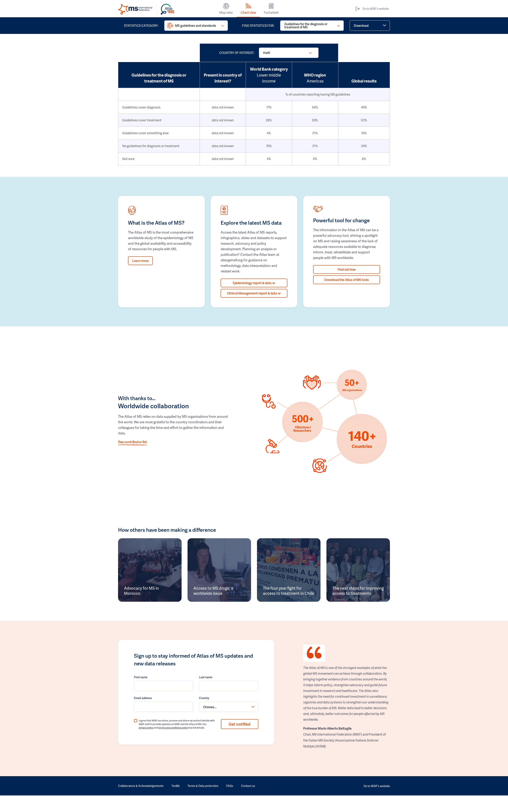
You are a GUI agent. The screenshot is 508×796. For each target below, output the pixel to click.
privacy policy (146, 727)
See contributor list (132, 441)
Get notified (239, 724)
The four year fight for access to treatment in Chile (288, 590)
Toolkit (175, 786)
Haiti (266, 52)
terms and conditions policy (173, 727)
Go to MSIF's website (376, 9)
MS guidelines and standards (195, 25)
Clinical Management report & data (252, 293)
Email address (143, 698)
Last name (205, 677)
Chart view (248, 12)
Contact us (248, 786)
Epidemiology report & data (252, 283)
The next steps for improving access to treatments (358, 590)
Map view (226, 12)
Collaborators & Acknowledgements (141, 786)
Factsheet (271, 12)
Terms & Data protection (203, 786)
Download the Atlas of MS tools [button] (346, 279)
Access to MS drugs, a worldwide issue (213, 590)
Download (361, 25)
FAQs (229, 786)
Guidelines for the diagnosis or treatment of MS (305, 25)
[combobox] (228, 707)
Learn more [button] (140, 260)
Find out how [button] (347, 269)
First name (140, 677)
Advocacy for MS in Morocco (141, 590)
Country (204, 698)
